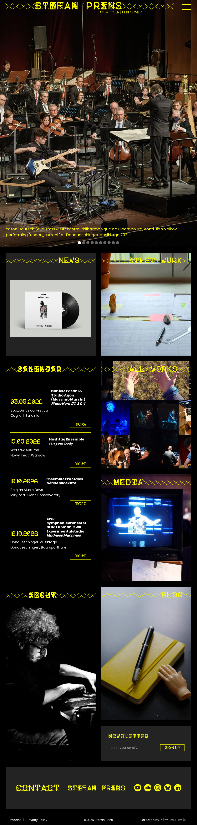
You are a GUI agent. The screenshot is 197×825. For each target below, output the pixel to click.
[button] (186, 7)
